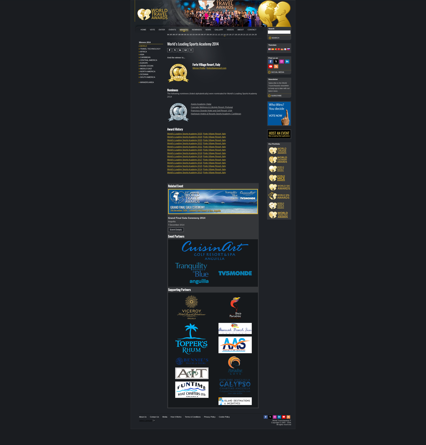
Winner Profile (199, 68)
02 (191, 34)
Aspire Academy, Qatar (201, 104)
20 (242, 34)
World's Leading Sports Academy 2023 (184, 140)
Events (172, 30)
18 (236, 34)
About (240, 30)
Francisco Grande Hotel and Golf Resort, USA (211, 110)
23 (250, 34)
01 (188, 34)
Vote (152, 30)
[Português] (276, 49)
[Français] (285, 49)
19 (239, 34)
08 (208, 34)
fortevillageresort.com (216, 68)
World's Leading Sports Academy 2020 (184, 150)
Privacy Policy (209, 417)
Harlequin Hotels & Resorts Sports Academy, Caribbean (216, 114)
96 (174, 34)
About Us (143, 417)
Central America (148, 60)
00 (185, 34)
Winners (184, 30)
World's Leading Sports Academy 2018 (184, 156)
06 (202, 34)
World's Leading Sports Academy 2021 (184, 147)
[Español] (272, 49)
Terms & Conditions (193, 417)
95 (171, 34)
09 (211, 34)
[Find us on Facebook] (270, 61)
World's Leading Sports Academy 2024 (184, 137)
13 (222, 34)
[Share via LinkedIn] (180, 50)
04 (197, 34)
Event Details (176, 230)
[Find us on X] (276, 61)
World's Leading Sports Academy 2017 (184, 160)
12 (219, 34)
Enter (162, 30)
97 (177, 34)
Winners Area (147, 82)
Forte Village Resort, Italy (214, 134)
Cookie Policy (224, 417)
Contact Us (154, 417)
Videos (230, 30)
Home (143, 30)
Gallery (219, 30)
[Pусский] (288, 49)
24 (253, 34)
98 (180, 34)
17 (233, 34)
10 (213, 34)
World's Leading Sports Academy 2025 (184, 134)
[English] (269, 49)
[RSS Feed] (276, 66)
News (208, 30)
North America (147, 71)
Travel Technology (150, 49)
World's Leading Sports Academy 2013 (184, 172)
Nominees (197, 30)
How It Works (176, 417)
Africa (143, 52)
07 (205, 34)
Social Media (277, 72)
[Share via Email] (186, 50)
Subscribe (276, 96)
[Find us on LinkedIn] (287, 61)
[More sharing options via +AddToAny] (191, 50)
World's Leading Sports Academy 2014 (184, 169)
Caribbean (145, 57)
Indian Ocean (146, 66)
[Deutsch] (282, 49)
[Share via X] (175, 50)
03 (194, 34)
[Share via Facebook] (169, 50)
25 (256, 34)
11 (216, 34)
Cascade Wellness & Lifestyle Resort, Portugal (212, 107)
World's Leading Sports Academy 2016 (184, 163)
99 (182, 34)
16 (230, 34)
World (143, 46)
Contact (252, 30)
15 (227, 34)
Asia (142, 54)
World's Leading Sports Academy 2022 (184, 143)
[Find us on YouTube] (270, 66)
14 (225, 34)
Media (164, 417)
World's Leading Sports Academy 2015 (184, 166)
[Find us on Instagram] (281, 61)
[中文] (279, 49)
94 (168, 34)
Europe (144, 63)
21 (244, 34)
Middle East (146, 69)
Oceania (144, 74)
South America (147, 77)
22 (247, 34)
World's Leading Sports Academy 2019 (184, 153)
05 (199, 34)
